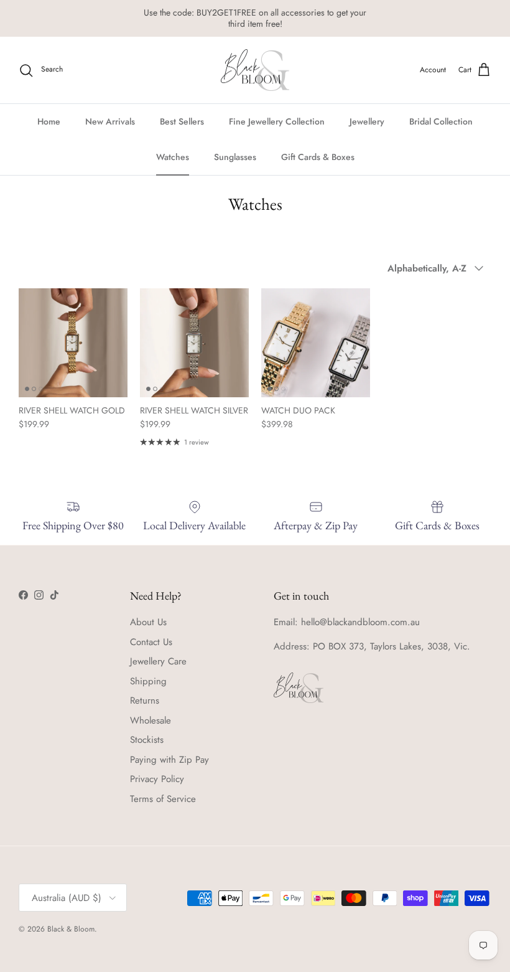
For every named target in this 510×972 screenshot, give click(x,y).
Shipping (148, 681)
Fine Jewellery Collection (277, 121)
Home (48, 121)
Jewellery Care (158, 661)
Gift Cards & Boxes (318, 157)
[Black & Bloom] (255, 70)
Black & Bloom (71, 929)
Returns (144, 700)
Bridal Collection (441, 121)
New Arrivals (110, 121)
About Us (148, 622)
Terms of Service (163, 799)
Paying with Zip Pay (169, 760)
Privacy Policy (157, 779)
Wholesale (150, 720)
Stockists (147, 740)
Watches (172, 157)
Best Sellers (182, 121)
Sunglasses (235, 157)
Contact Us (151, 642)
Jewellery (367, 121)
